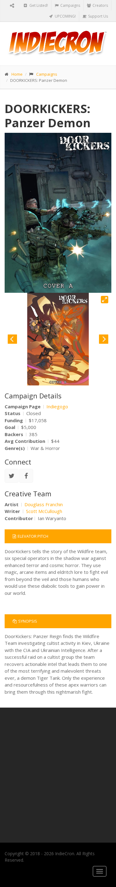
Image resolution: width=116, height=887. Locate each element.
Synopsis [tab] (27, 621)
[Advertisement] (58, 775)
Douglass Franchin (43, 504)
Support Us (97, 16)
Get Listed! (38, 5)
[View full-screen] (104, 299)
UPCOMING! (65, 16)
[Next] (103, 339)
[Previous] (12, 339)
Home (17, 74)
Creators (100, 5)
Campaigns (69, 5)
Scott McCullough (44, 511)
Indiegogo (57, 406)
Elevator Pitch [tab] (33, 536)
